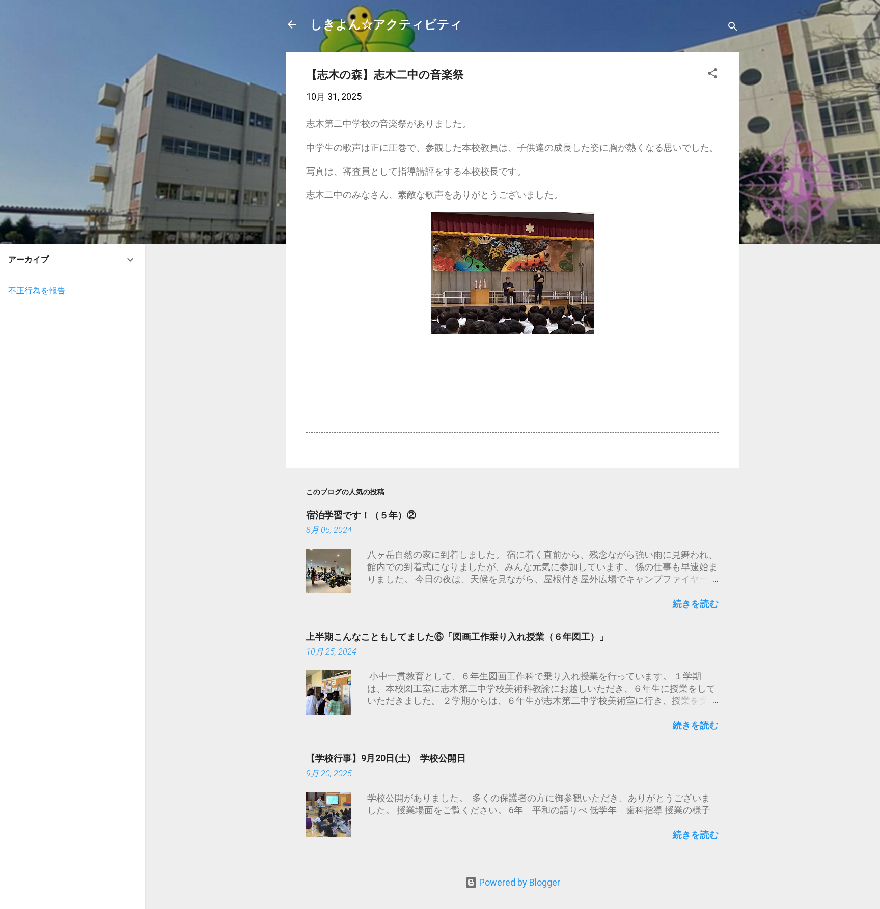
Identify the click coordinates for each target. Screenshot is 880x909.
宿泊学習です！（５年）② (361, 514)
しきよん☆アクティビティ (386, 24)
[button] (712, 74)
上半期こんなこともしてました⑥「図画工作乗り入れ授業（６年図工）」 (457, 636)
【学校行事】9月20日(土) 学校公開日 (386, 758)
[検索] (733, 27)
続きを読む (696, 603)
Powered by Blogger (518, 882)
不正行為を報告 (36, 290)
